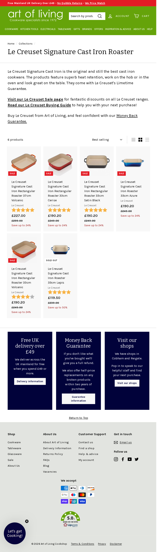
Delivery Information (57, 448)
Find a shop (86, 448)
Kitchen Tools (29, 29)
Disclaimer (116, 543)
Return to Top (78, 418)
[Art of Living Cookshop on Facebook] (123, 459)
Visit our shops (127, 383)
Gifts (77, 29)
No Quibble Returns (69, 3)
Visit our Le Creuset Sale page (35, 99)
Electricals (48, 29)
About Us (139, 29)
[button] (78, 520)
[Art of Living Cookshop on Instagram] (116, 459)
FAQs (46, 460)
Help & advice (88, 454)
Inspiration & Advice (118, 29)
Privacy (102, 543)
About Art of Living (56, 442)
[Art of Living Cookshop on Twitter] (137, 459)
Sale (11, 460)
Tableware (64, 29)
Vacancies (50, 471)
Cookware (11, 29)
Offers (98, 29)
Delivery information (30, 381)
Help (149, 29)
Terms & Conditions (82, 543)
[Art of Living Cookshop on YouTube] (130, 459)
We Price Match (95, 3)
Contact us (85, 442)
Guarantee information (78, 398)
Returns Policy (53, 454)
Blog (46, 465)
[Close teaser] (27, 521)
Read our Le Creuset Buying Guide (39, 105)
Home (11, 43)
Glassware (15, 454)
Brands (87, 29)
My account (86, 460)
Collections (26, 43)
